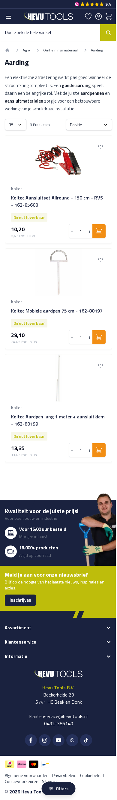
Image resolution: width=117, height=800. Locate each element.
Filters (62, 788)
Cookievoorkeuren (21, 781)
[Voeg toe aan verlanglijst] (100, 146)
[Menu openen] (8, 16)
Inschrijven (20, 600)
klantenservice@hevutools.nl (58, 716)
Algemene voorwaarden (27, 775)
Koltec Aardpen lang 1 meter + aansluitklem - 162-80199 (58, 420)
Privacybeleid (64, 775)
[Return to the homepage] (7, 50)
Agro (26, 50)
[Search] (108, 32)
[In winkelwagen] (99, 231)
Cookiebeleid (92, 775)
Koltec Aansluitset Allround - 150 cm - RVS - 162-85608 (57, 201)
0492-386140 (58, 723)
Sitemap (49, 781)
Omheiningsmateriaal (60, 50)
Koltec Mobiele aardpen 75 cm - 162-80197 (57, 310)
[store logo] (48, 16)
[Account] (98, 16)
